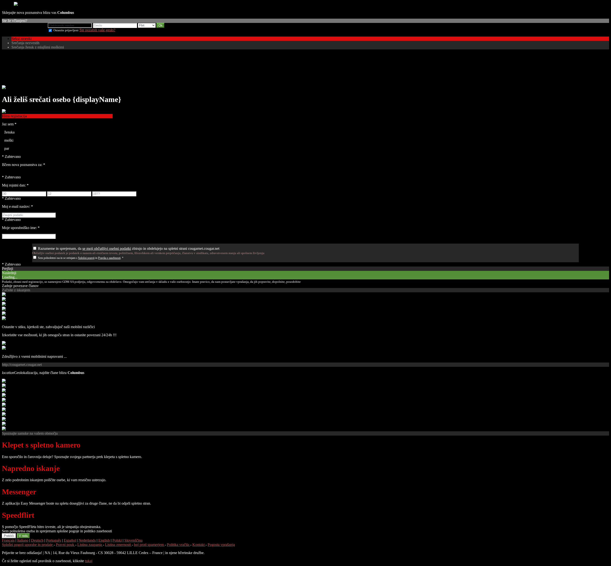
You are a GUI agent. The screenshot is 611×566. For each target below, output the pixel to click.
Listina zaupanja (90, 545)
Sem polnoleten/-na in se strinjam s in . (80, 258)
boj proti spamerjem (149, 545)
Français (8, 540)
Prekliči (9, 536)
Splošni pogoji (86, 258)
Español (70, 540)
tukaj (88, 561)
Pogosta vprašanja (221, 545)
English (104, 540)
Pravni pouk (65, 545)
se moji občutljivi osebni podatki (106, 248)
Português (53, 540)
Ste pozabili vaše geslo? (97, 30)
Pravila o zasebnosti (109, 258)
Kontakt (198, 545)
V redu (23, 536)
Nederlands (87, 540)
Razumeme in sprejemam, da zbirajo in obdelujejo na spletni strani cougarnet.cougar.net (128, 248)
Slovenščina (133, 540)
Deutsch (37, 540)
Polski (117, 540)
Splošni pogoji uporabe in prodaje (28, 545)
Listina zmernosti (118, 545)
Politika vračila (178, 545)
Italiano (22, 540)
